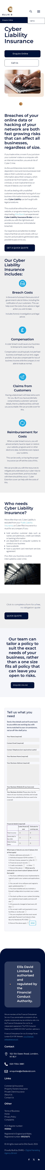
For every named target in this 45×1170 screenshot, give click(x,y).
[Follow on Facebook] (29, 1159)
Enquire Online (7, 20)
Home (7, 1114)
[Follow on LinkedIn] (39, 1159)
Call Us (32, 21)
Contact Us (9, 1097)
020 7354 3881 (17, 1064)
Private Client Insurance (14, 1091)
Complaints (9, 1119)
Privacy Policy (10, 1117)
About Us (8, 1094)
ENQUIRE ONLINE (20, 685)
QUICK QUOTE (14, 616)
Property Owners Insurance (16, 1089)
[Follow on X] (34, 1159)
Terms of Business (12, 1111)
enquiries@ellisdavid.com (22, 1071)
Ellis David (19, 214)
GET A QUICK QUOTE (17, 248)
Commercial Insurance (13, 1086)
